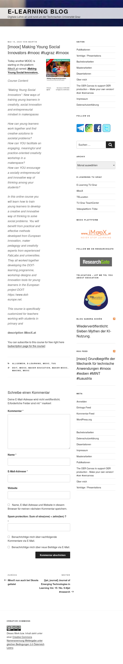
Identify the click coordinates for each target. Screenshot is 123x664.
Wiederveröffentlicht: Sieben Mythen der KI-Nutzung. (94, 330)
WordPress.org (84, 419)
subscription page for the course (26, 346)
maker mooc (60, 368)
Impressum (82, 98)
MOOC (46, 363)
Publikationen (83, 49)
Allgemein (18, 363)
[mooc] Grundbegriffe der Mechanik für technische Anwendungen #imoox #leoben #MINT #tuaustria (96, 368)
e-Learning (34, 363)
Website (12, 488)
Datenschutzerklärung (88, 104)
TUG (53, 363)
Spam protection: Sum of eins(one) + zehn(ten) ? (37, 516)
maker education (39, 368)
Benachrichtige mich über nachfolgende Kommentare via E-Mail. (32, 539)
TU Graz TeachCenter (88, 202)
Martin (32, 42)
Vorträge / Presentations (89, 55)
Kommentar (15, 411)
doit (15, 368)
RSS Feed (82, 351)
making (16, 370)
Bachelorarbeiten (85, 61)
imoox (23, 368)
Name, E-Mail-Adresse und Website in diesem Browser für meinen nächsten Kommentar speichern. (37, 506)
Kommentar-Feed (85, 413)
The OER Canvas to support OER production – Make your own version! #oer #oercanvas (95, 89)
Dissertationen (84, 73)
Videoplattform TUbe (87, 208)
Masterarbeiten (84, 67)
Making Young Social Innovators (23, 70)
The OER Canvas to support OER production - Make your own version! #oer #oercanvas (95, 472)
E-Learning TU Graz (87, 184)
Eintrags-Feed (84, 407)
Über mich (82, 79)
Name (12, 454)
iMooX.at (13, 68)
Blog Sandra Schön (89, 319)
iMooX (80, 190)
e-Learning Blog (38, 11)
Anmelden (82, 401)
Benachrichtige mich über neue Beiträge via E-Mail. (41, 547)
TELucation (82, 196)
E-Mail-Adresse (18, 471)
